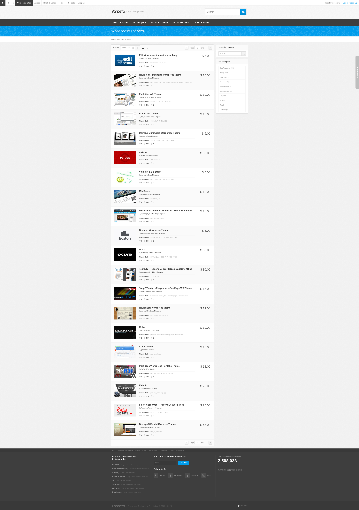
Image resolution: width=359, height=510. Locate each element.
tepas (143, 136)
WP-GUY (144, 369)
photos (10, 3)
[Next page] (210, 48)
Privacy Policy (153, 450)
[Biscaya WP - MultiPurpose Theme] (125, 429)
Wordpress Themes (160, 22)
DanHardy (144, 252)
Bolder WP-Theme (148, 113)
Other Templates (201, 22)
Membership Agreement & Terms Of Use (132, 450)
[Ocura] (125, 254)
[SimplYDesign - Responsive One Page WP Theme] (125, 293)
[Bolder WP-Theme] (125, 118)
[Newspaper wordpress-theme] (125, 313)
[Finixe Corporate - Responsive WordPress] (125, 410)
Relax (142, 327)
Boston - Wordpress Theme (153, 230)
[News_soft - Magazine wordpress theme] (125, 80)
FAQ (113, 450)
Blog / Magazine (153, 58)
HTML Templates (120, 22)
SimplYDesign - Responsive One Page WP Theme (165, 288)
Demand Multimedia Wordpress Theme (159, 133)
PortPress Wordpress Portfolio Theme (159, 366)
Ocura (142, 249)
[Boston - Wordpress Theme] (125, 235)
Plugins (222, 100)
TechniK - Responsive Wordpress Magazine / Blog (165, 269)
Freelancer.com (332, 3)
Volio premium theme (150, 172)
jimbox (143, 58)
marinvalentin (145, 272)
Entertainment (153, 155)
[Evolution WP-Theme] (125, 99)
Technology (224, 109)
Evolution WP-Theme (150, 94)
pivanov (144, 350)
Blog (172, 450)
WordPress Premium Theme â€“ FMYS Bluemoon (165, 210)
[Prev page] (186, 48)
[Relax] (125, 332)
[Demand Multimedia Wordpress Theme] (125, 138)
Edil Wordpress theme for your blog (158, 55)
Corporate (158, 408)
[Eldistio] (125, 390)
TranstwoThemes (147, 408)
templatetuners (146, 330)
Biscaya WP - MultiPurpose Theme (157, 424)
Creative (156, 330)
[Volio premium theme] (125, 177)
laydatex (144, 194)
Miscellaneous (226, 91)
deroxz (143, 78)
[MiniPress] (125, 196)
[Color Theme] (125, 351)
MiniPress (144, 191)
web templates (24, 3)
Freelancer (117, 492)
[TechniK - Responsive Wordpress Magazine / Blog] (125, 274)
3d (62, 3)
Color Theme (146, 346)
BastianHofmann (147, 233)
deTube (143, 152)
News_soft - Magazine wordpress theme (160, 75)
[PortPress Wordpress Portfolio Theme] (125, 371)
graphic (81, 3)
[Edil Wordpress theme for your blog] (125, 60)
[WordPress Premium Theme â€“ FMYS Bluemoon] (125, 216)
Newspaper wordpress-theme (154, 308)
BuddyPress (224, 72)
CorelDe (144, 155)
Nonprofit (223, 96)
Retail (222, 105)
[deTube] (125, 157)
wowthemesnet (146, 427)
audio (37, 3)
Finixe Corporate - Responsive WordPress (161, 405)
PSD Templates (140, 22)
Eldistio (143, 385)
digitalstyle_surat (147, 214)
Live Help (244, 505)
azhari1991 (145, 388)
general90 (144, 311)
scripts (71, 3)
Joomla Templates (181, 22)
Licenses (164, 450)
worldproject (145, 291)
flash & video (49, 3)
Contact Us (180, 450)
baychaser (145, 97)
